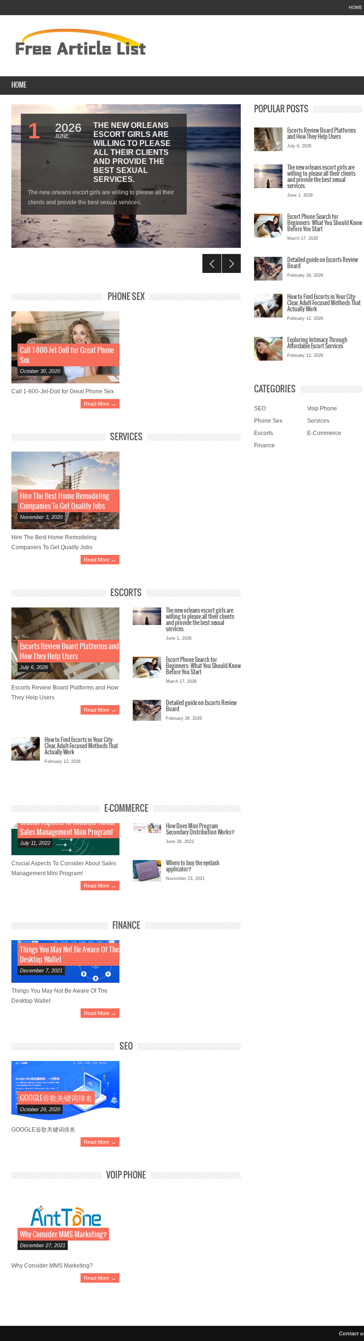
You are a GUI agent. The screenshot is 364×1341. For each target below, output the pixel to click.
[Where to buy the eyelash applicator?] (147, 870)
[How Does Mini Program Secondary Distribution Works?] (147, 828)
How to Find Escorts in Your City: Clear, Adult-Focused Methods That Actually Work (81, 746)
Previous (211, 263)
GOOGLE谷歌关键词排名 (56, 1098)
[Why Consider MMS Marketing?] (65, 1224)
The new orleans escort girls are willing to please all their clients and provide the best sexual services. (132, 152)
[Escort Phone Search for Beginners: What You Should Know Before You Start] (147, 667)
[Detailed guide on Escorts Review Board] (147, 710)
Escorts (126, 593)
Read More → (100, 404)
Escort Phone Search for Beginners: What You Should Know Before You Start (203, 666)
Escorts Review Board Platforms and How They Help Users (321, 133)
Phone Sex (126, 297)
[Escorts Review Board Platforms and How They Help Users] (268, 141)
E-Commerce (126, 809)
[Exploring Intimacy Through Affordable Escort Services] (268, 351)
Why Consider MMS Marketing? (63, 1235)
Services (126, 437)
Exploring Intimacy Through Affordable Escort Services (317, 343)
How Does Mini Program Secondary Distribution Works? (200, 829)
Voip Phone (126, 1175)
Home (355, 7)
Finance (126, 926)
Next (231, 263)
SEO (126, 1046)
